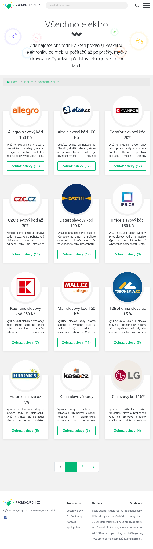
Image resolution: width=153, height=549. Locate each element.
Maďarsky (136, 521)
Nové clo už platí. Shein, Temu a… (108, 527)
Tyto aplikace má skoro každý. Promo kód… (108, 538)
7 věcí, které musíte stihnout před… (108, 521)
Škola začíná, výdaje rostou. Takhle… (108, 510)
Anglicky (135, 516)
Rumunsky (136, 527)
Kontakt (71, 521)
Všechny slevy (75, 510)
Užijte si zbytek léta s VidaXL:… (108, 516)
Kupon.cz (27, 5)
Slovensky (136, 510)
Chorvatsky (136, 533)
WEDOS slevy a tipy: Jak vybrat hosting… (108, 533)
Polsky (134, 538)
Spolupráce (73, 527)
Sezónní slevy (74, 516)
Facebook (5, 517)
